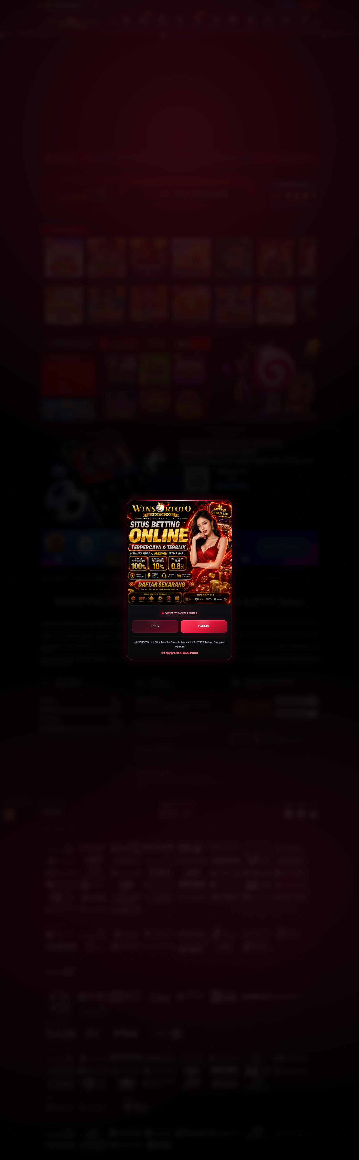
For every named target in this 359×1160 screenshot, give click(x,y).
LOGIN (155, 626)
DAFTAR (204, 626)
